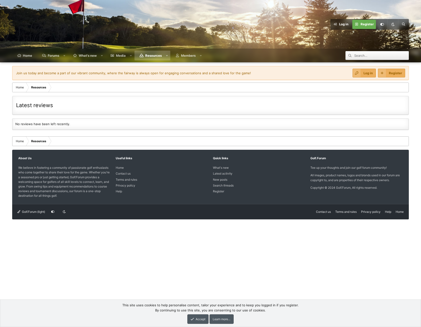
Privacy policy (125, 185)
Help (119, 191)
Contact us (123, 173)
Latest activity (222, 173)
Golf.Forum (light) (33, 212)
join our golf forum (358, 167)
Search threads (223, 185)
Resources (153, 55)
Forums (53, 55)
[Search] (403, 24)
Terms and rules (126, 179)
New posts (220, 179)
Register (218, 191)
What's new (88, 55)
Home (27, 55)
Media (121, 55)
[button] (64, 55)
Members (188, 55)
